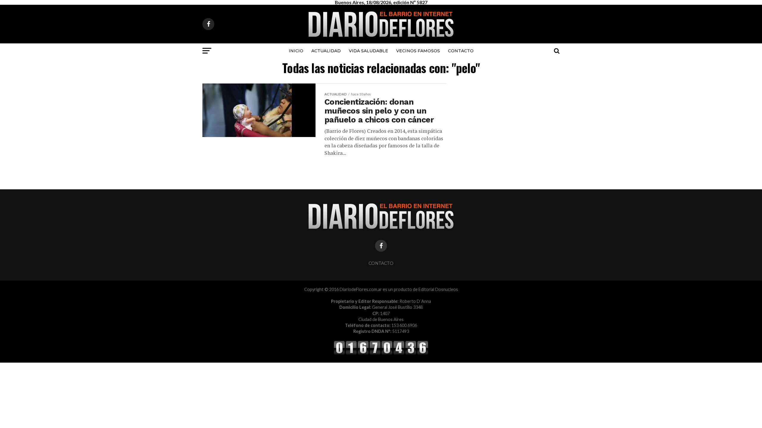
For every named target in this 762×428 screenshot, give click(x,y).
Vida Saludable (368, 51)
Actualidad (326, 51)
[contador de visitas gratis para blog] (381, 353)
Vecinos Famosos (418, 51)
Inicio (296, 51)
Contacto (461, 51)
